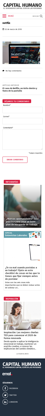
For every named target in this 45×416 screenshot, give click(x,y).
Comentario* (8, 128)
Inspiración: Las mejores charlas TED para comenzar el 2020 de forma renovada (21, 335)
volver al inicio (23, 354)
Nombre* (6, 105)
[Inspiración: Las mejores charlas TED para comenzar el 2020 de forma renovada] (22, 329)
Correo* (6, 117)
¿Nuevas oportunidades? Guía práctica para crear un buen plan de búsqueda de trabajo (22, 221)
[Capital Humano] (22, 9)
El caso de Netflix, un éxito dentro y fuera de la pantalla (19, 89)
